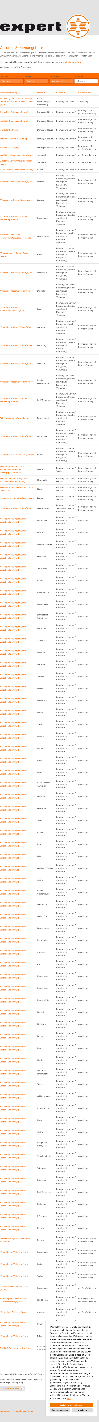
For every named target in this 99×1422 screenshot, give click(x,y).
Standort (4, 76)
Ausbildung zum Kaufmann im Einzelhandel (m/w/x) (13, 520)
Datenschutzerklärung (23, 1411)
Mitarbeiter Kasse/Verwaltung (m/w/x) (17, 290)
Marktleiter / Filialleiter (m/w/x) (14, 1312)
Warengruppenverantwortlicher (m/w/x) (14, 1288)
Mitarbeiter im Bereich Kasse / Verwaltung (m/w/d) (13, 218)
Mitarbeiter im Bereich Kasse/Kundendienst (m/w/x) (13, 309)
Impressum (5, 1411)
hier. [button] (69, 1398)
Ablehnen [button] (82, 1410)
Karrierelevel (55, 76)
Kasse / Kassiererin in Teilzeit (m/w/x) (16, 169)
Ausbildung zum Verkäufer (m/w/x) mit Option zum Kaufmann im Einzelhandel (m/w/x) (17, 101)
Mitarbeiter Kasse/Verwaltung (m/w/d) (17, 454)
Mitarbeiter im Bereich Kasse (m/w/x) (16, 181)
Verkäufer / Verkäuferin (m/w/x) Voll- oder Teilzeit (16, 489)
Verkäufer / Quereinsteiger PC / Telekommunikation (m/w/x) (14, 480)
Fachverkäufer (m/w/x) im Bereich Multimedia (15, 1240)
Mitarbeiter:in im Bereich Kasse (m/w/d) (14, 254)
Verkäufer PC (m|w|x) (9, 129)
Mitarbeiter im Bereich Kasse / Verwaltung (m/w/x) (13, 400)
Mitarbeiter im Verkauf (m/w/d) (14, 1252)
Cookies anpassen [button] (60, 1410)
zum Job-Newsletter (11, 1389)
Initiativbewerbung (72, 62)
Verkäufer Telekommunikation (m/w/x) (17, 155)
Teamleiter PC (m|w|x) (10, 147)
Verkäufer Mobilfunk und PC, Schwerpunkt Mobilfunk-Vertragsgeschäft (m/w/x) (13, 469)
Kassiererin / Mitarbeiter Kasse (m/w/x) (17, 498)
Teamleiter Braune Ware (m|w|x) (14, 138)
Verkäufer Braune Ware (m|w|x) (14, 121)
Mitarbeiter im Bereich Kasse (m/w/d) (16, 272)
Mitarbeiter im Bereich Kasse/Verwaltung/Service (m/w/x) (15, 236)
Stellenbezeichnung (8, 92)
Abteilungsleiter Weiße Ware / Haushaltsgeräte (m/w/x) (13, 1300)
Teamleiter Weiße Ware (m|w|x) (14, 112)
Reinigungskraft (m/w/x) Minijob (14, 418)
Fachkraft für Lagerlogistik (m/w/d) (15, 1348)
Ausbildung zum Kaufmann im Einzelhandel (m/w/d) (13, 832)
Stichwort (78, 76)
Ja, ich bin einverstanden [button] (71, 1405)
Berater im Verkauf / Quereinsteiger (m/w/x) (16, 162)
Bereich (28, 76)
